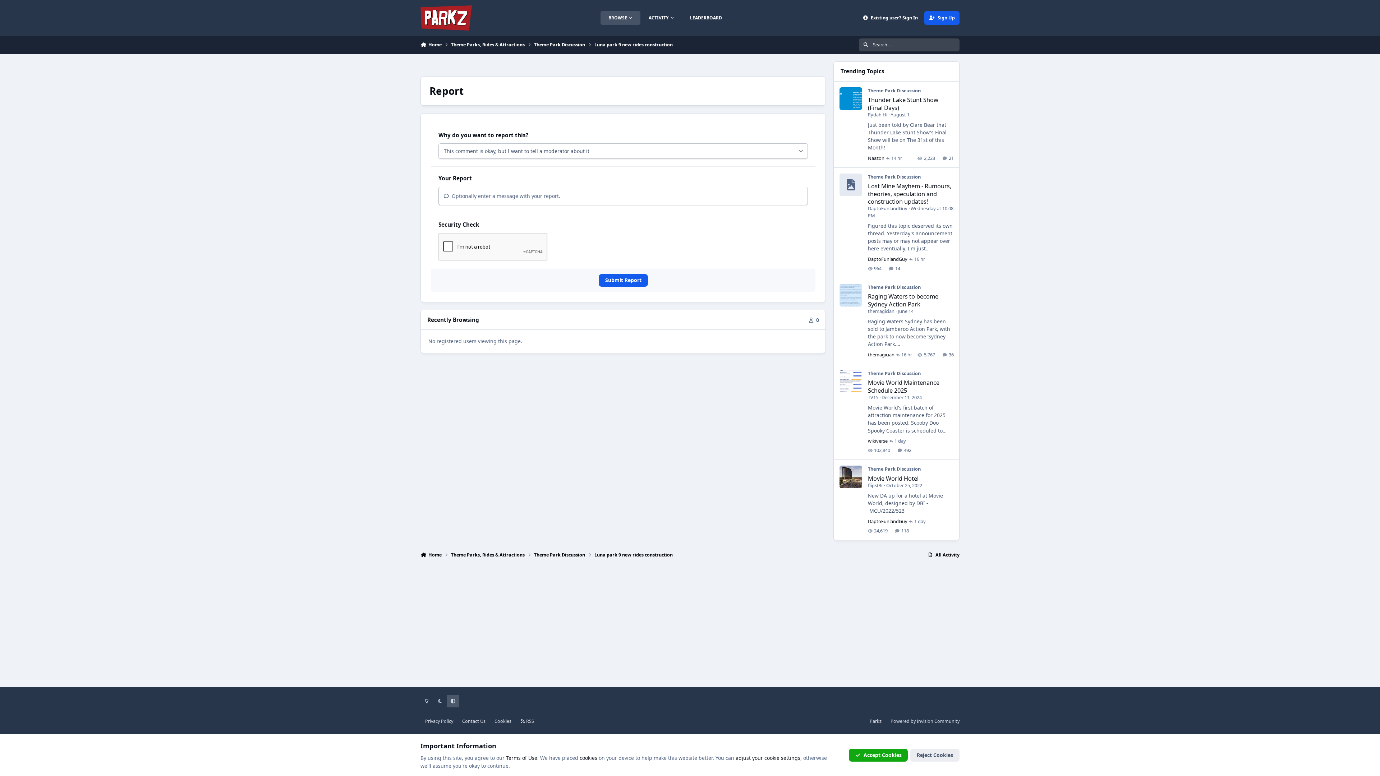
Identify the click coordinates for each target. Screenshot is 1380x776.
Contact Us (474, 721)
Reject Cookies (935, 755)
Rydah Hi (877, 114)
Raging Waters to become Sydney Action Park (903, 300)
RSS (529, 721)
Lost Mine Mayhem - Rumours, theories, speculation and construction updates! (909, 193)
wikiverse (878, 441)
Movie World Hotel (893, 478)
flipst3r (875, 485)
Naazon (876, 158)
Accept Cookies (883, 755)
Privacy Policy (439, 721)
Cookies (502, 721)
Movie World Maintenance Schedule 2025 (903, 386)
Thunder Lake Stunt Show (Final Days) (903, 103)
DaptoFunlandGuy (887, 208)
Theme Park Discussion (894, 90)
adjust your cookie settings (768, 757)
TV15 (873, 397)
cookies (588, 757)
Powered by (925, 721)
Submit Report (623, 280)
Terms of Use (521, 757)
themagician (881, 311)
